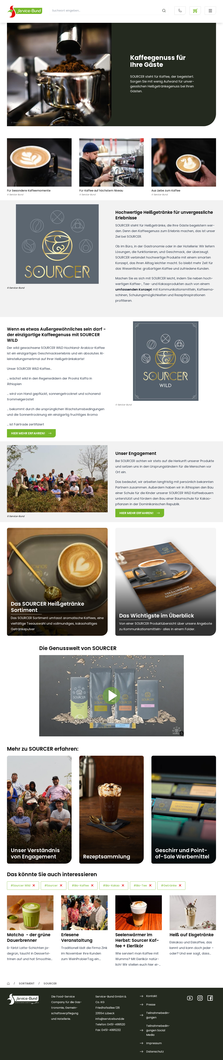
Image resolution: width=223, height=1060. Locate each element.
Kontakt (151, 996)
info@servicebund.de (109, 1019)
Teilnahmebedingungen (158, 1015)
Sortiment (26, 983)
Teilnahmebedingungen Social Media (158, 1030)
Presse (150, 1005)
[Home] (8, 983)
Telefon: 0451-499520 (110, 1024)
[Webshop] (195, 10)
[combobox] (109, 10)
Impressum (154, 1043)
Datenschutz (155, 1052)
